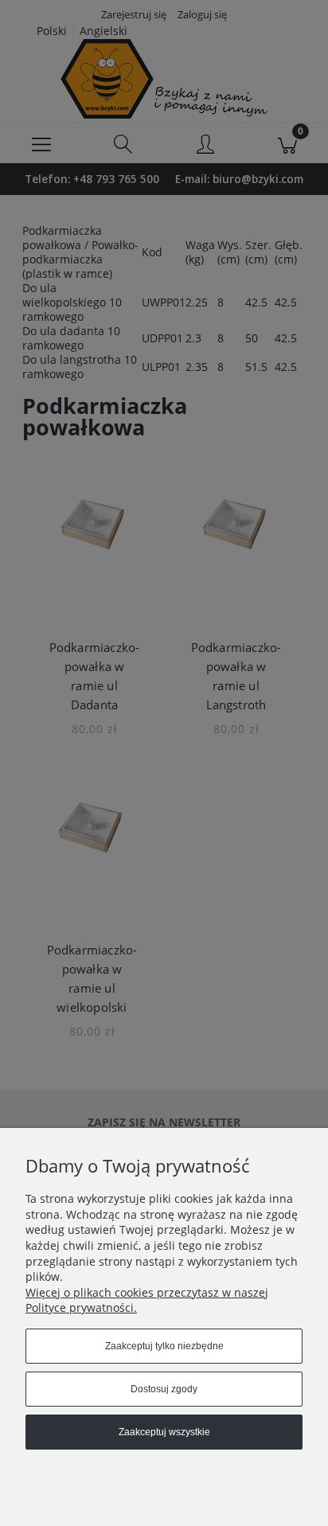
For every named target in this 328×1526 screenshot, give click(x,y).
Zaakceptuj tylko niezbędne (164, 1346)
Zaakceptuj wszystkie (164, 1432)
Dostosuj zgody (164, 1389)
